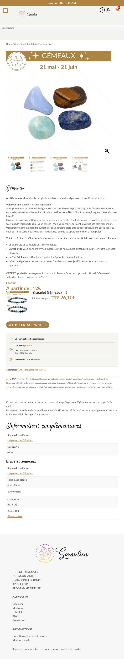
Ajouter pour (55, 298)
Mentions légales (21, 639)
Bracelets (17, 603)
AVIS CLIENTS (20, 583)
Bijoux (16, 616)
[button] (107, 105)
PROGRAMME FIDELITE (26, 588)
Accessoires (19, 620)
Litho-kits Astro (33, 43)
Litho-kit (17, 611)
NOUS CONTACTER (23, 575)
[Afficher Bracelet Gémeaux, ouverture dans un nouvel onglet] (66, 292)
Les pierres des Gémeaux (20, 440)
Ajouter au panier (27, 325)
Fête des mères (14, 516)
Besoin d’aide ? (102, 9)
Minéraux (17, 607)
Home (9, 43)
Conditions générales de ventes (29, 635)
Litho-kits (19, 43)
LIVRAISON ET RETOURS (26, 579)
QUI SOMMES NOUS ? (25, 571)
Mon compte (108, 9)
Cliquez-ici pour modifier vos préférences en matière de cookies (46, 648)
